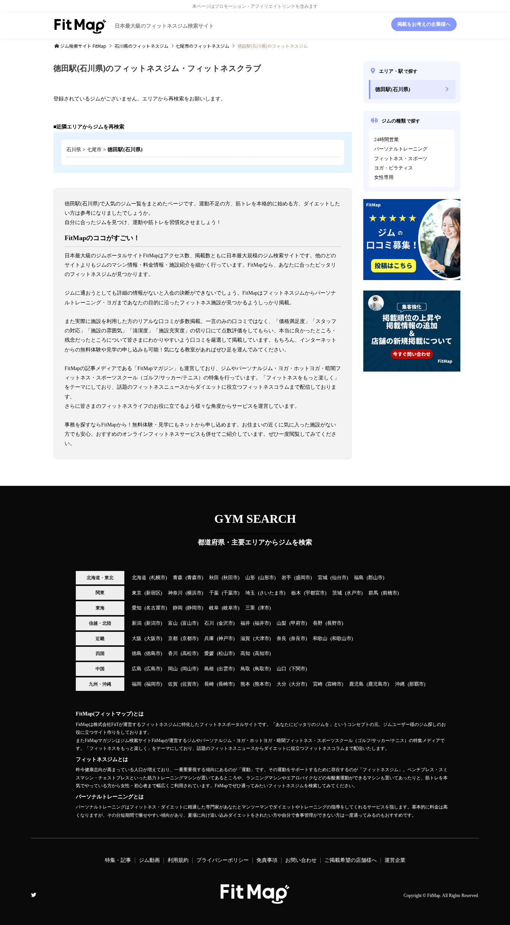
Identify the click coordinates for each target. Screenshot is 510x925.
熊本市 (262, 684)
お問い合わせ (301, 860)
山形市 (266, 577)
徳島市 (153, 653)
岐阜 (214, 608)
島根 (209, 668)
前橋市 (390, 593)
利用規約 (178, 860)
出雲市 (225, 668)
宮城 (322, 577)
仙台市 (339, 577)
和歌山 (320, 638)
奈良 (281, 638)
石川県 (73, 149)
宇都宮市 (315, 593)
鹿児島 (356, 684)
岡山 (173, 668)
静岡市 (194, 608)
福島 (359, 577)
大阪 (137, 638)
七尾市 (94, 149)
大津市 (262, 638)
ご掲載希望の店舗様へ (350, 860)
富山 (173, 623)
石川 (209, 623)
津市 (264, 608)
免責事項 (266, 860)
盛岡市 (303, 577)
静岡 (178, 608)
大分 (281, 684)
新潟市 (153, 623)
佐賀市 (189, 684)
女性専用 (384, 177)
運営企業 (395, 860)
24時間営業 (386, 139)
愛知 (137, 608)
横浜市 (194, 593)
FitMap (433, 895)
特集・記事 (118, 860)
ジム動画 (149, 860)
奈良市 (298, 638)
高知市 (262, 653)
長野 (318, 623)
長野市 (334, 623)
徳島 (137, 653)
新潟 (137, 623)
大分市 (298, 684)
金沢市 (225, 623)
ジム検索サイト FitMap (82, 46)
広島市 (153, 668)
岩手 (286, 577)
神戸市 (225, 638)
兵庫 (209, 638)
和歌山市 (341, 638)
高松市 (189, 653)
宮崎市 (334, 684)
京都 (173, 638)
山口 (281, 668)
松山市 (225, 653)
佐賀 (173, 684)
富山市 (189, 623)
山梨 (281, 623)
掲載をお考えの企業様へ (424, 24)
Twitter (33, 894)
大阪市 (153, 638)
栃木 (296, 593)
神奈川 (175, 593)
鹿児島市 (378, 684)
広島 (137, 668)
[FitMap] (255, 900)
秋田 (214, 577)
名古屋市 (155, 608)
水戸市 (353, 593)
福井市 (262, 623)
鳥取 (245, 668)
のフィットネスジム (141, 46)
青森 (178, 577)
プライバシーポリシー (222, 860)
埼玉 (250, 593)
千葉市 (230, 593)
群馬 (373, 593)
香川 (173, 653)
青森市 (194, 577)
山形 (250, 577)
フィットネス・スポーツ (400, 158)
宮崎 (318, 684)
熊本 (245, 684)
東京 (137, 593)
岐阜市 (230, 608)
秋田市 (230, 577)
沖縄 (400, 684)
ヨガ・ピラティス (393, 168)
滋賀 (245, 638)
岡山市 (189, 668)
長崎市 (225, 684)
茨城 (337, 593)
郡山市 (375, 577)
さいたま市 (271, 593)
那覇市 (416, 684)
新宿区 (153, 593)
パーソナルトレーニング (400, 149)
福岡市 (153, 684)
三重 (250, 608)
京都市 (189, 638)
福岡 (137, 684)
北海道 (139, 577)
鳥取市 (262, 668)
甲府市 (298, 623)
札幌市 (158, 577)
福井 (245, 623)
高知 (245, 653)
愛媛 (209, 653)
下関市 (298, 668)
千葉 (214, 593)
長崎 (209, 684)
